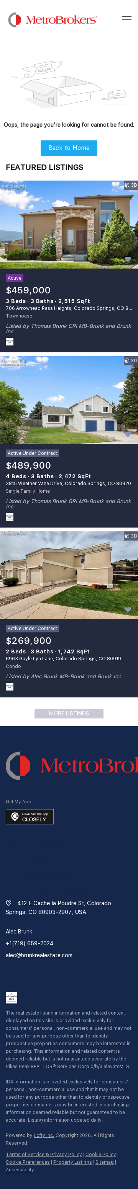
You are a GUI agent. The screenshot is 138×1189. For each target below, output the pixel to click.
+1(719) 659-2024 (29, 943)
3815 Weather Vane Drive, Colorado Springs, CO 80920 (68, 483)
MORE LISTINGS (69, 713)
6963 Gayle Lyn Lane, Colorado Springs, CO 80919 (63, 658)
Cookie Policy (100, 1154)
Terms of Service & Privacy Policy (44, 1154)
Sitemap (104, 1162)
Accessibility (20, 1170)
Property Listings (72, 1162)
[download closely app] (30, 816)
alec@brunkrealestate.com (39, 955)
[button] (53, 20)
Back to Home (69, 147)
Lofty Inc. (44, 1135)
